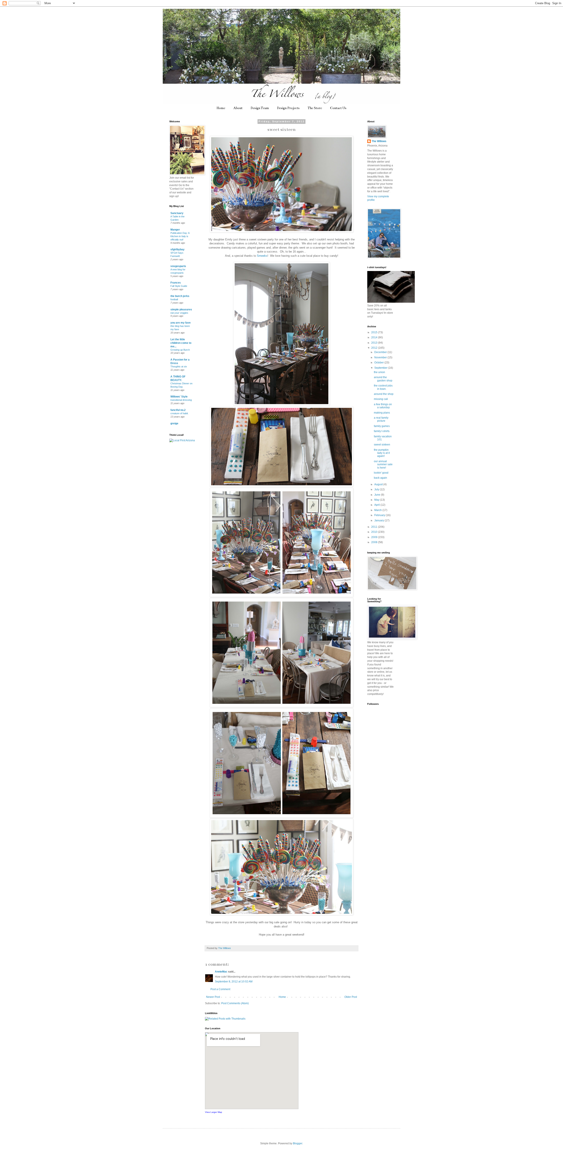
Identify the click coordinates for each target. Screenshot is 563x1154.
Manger (175, 229)
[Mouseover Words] (391, 301)
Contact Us (338, 108)
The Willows (379, 141)
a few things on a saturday (383, 406)
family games (382, 426)
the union (379, 372)
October (379, 362)
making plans (382, 412)
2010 (374, 531)
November (381, 357)
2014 (374, 337)
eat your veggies (179, 312)
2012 (374, 347)
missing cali (381, 399)
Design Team (260, 108)
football (174, 299)
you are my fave (180, 322)
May (377, 499)
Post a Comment (220, 989)
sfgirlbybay (177, 249)
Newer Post (213, 996)
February (380, 515)
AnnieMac (221, 971)
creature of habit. (179, 413)
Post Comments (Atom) (235, 1003)
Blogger (297, 1143)
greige (174, 423)
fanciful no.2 (178, 410)
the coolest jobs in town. (383, 387)
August (378, 484)
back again (380, 477)
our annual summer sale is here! (383, 464)
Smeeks (262, 255)
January (379, 520)
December (381, 352)
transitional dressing (181, 400)
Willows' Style (179, 396)
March (378, 510)
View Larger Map (213, 1112)
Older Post (350, 996)
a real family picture (381, 419)
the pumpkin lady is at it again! (382, 453)
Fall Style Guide (178, 286)
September (381, 367)
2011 (374, 526)
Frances (175, 282)
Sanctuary (176, 213)
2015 (374, 332)
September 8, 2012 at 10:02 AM (233, 981)
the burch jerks (179, 296)
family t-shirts (381, 431)
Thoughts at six (178, 366)
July (377, 489)
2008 (374, 542)
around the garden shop (383, 379)
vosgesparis (178, 266)
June (377, 494)
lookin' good (381, 472)
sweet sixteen (382, 444)
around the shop (383, 394)
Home (221, 108)
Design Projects (288, 108)
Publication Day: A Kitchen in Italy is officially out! (179, 236)
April (377, 504)
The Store (315, 108)
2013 (374, 342)
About (238, 108)
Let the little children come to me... (180, 343)
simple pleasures (181, 309)
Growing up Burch (180, 349)
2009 (374, 537)
